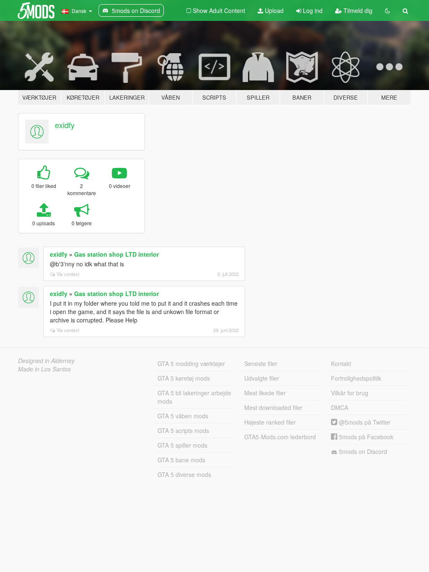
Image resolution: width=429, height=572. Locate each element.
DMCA (339, 407)
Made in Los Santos (44, 369)
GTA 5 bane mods (181, 460)
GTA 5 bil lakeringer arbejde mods (194, 397)
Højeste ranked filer (270, 422)
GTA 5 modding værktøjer (191, 363)
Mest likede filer (265, 393)
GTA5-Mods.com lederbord (280, 437)
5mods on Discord (362, 451)
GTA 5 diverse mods (184, 474)
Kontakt (341, 363)
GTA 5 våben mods (183, 416)
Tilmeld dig (357, 10)
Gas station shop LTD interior (116, 254)
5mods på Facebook (365, 437)
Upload (273, 10)
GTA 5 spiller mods (182, 445)
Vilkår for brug (349, 393)
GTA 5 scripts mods (183, 430)
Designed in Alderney (46, 360)
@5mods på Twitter (363, 422)
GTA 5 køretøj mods (184, 378)
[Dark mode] (387, 10)
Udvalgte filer (261, 378)
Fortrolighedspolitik (356, 378)
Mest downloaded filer (273, 407)
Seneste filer (260, 363)
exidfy (65, 124)
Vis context (68, 274)
